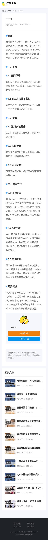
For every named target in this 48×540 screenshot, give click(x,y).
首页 (4, 11)
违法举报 (30, 526)
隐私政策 (30, 524)
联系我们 (17, 524)
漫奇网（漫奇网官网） (27, 394)
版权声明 (17, 526)
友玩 (9, 11)
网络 (14, 11)
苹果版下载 (24, 339)
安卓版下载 (24, 333)
